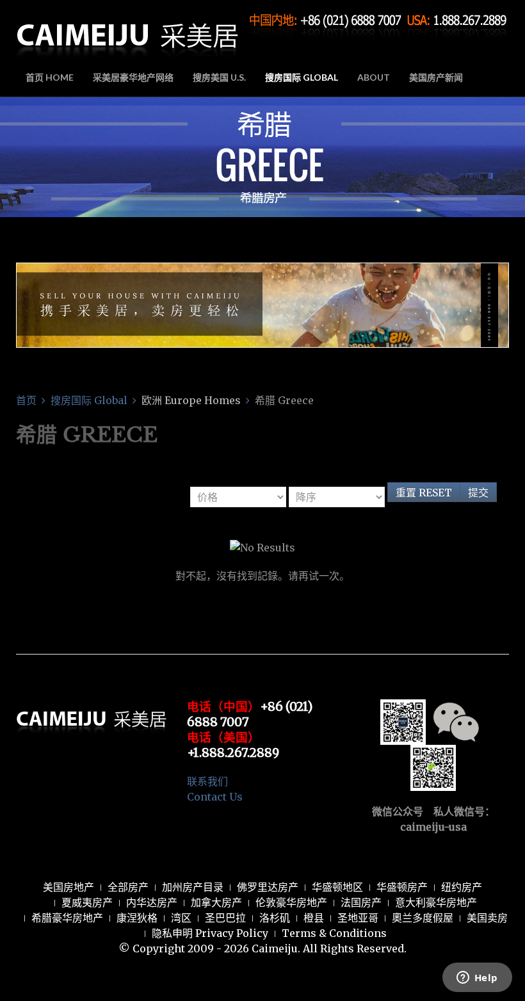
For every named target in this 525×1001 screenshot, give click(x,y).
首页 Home (50, 77)
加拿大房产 (216, 902)
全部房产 (128, 887)
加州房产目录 (192, 887)
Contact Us (215, 796)
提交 (478, 492)
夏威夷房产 (87, 902)
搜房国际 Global (301, 77)
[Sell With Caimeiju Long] (262, 304)
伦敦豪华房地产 (291, 902)
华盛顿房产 (402, 887)
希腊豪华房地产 (67, 917)
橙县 (313, 917)
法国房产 (361, 902)
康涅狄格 (137, 917)
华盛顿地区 (337, 887)
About (373, 77)
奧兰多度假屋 (422, 917)
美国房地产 (68, 887)
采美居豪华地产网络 (133, 77)
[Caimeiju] (128, 30)
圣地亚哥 (357, 917)
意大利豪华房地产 (436, 902)
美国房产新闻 (436, 77)
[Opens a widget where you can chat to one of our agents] (477, 979)
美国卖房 (487, 917)
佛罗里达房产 (267, 887)
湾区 (181, 917)
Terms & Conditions (334, 933)
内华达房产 (151, 902)
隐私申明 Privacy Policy (210, 933)
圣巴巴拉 (225, 917)
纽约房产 (461, 887)
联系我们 (207, 781)
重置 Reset (424, 492)
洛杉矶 (274, 917)
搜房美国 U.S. (219, 77)
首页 (26, 400)
